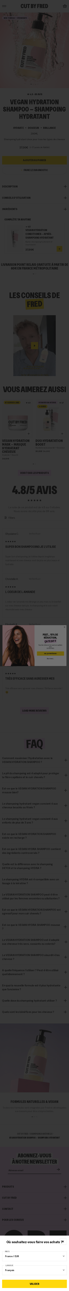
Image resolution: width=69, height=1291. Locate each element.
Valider (34, 1283)
